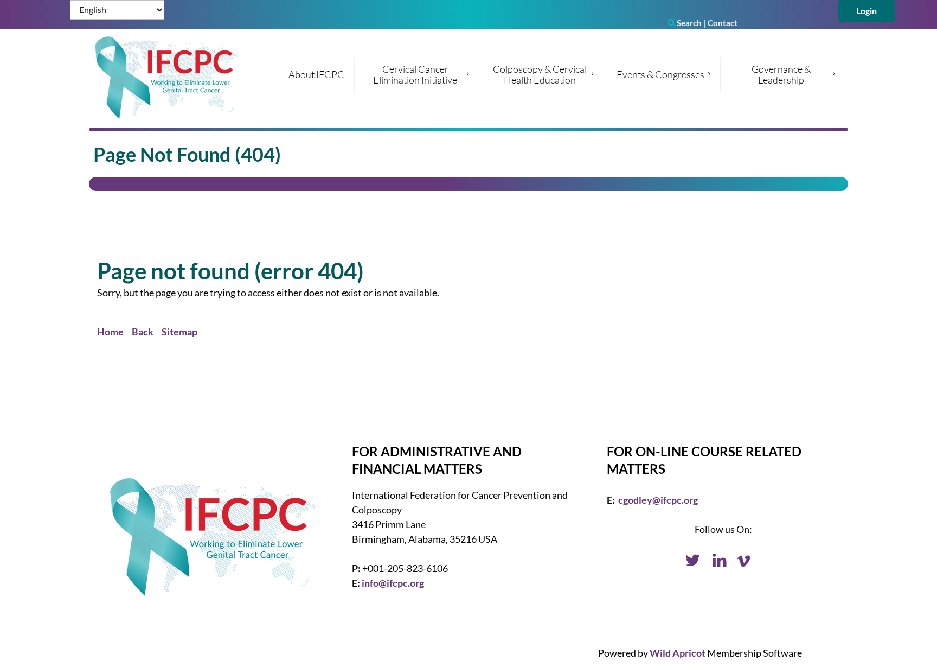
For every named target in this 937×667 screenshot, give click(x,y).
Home (110, 332)
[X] (692, 562)
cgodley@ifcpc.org (658, 500)
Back (142, 332)
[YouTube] (747, 562)
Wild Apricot (677, 653)
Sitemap (179, 332)
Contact (722, 23)
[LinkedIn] (719, 562)
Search (685, 23)
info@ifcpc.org (393, 583)
